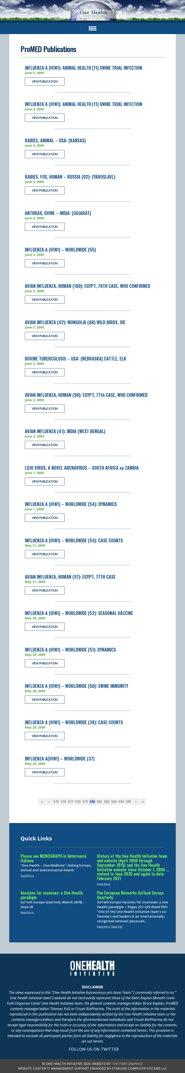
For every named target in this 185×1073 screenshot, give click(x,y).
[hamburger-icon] (92, 28)
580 (92, 801)
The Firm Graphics (127, 1063)
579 (85, 801)
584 (121, 801)
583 (114, 801)
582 (106, 801)
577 (70, 801)
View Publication (45, 81)
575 (56, 801)
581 (99, 801)
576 (63, 801)
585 (128, 801)
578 (78, 801)
